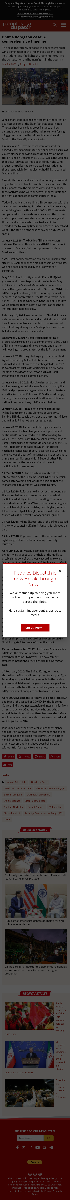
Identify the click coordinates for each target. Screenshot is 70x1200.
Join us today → (35, 627)
